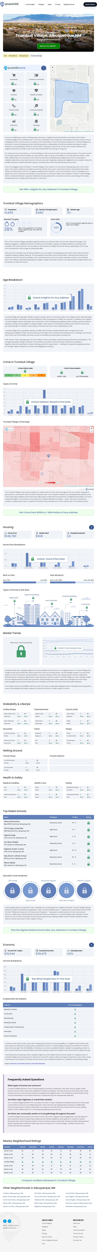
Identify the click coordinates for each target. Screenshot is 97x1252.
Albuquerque (23, 56)
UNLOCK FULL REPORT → (48, 46)
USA (5, 56)
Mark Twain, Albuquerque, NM (45, 1203)
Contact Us (77, 1240)
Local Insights (30, 4)
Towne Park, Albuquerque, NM (77, 1193)
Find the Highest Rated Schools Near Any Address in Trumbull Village (48, 930)
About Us (76, 1223)
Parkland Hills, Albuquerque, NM (46, 1200)
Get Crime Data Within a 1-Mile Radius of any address (48, 512)
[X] (9, 1221)
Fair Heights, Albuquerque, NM (77, 1196)
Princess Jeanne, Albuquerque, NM (79, 1203)
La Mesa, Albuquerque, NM (13, 1193)
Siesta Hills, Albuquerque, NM (14, 1203)
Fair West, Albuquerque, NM (44, 1193)
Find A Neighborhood (49, 1240)
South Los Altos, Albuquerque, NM (16, 1206)
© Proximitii (66, 131)
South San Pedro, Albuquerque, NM (16, 1200)
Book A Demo (90, 4)
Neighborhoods (69, 4)
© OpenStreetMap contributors (76, 131)
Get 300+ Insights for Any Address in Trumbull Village (48, 189)
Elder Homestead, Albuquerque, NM (16, 1196)
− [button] (52, 70)
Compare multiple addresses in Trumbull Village (48, 1180)
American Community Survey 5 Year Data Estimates (27, 1064)
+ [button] (52, 67)
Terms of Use (78, 1233)
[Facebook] (5, 1221)
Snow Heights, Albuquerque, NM (78, 1200)
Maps (50, 4)
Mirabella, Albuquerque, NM (76, 1206)
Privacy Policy (78, 1237)
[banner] (9, 4)
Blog (74, 1227)
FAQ (43, 1244)
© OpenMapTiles (86, 131)
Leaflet (92, 131)
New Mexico (13, 56)
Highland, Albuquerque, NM (44, 1206)
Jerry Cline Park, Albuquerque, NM (47, 1196)
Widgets (41, 4)
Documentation (79, 1230)
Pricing (57, 4)
